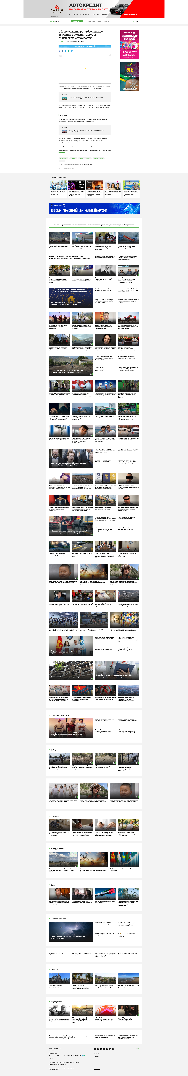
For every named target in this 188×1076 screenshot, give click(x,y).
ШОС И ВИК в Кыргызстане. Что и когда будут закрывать (104, 690)
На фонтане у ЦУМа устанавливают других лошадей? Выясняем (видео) (92, 600)
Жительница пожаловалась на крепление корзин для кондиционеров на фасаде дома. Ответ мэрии (127, 738)
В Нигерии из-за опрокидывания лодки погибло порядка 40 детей (105, 227)
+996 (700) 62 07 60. (88, 135)
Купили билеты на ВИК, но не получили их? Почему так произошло (58, 297)
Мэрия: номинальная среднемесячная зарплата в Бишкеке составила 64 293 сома (127, 319)
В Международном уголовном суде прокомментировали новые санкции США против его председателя (128, 874)
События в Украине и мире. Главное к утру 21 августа (57, 524)
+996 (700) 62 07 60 (76, 1026)
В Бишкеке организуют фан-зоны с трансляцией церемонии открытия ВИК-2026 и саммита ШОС (82, 990)
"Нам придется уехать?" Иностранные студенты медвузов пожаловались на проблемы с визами (63, 600)
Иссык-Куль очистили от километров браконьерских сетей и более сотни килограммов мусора (105, 489)
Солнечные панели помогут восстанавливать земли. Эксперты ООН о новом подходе (105, 421)
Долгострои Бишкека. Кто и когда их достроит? (68, 647)
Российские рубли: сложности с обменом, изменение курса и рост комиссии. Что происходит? (59, 669)
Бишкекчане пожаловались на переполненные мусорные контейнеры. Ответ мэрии (127, 388)
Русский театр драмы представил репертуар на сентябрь (105, 1006)
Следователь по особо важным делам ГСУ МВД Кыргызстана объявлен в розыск (58, 319)
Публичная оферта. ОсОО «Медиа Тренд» (58, 1034)
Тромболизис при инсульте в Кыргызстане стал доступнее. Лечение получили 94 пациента (127, 217)
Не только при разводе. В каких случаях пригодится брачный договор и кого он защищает (104, 804)
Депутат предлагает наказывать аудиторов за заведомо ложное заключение (104, 609)
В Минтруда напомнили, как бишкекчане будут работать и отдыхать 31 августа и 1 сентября (127, 701)
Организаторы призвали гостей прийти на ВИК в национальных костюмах (81, 297)
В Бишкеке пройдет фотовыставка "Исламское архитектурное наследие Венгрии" (128, 1007)
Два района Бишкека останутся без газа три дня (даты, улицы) (105, 904)
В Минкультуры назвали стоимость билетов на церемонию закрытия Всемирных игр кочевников (59, 217)
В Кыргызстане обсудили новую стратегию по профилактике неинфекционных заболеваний (104, 500)
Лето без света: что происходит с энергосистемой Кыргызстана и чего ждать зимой (93, 553)
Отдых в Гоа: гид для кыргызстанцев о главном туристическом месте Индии (80, 957)
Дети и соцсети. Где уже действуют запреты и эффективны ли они (105, 668)
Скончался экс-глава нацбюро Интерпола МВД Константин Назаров (104, 249)
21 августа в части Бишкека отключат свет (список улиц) (103, 893)
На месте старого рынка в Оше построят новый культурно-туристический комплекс (104, 575)
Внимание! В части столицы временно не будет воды (103, 431)
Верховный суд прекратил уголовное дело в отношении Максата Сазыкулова (103, 297)
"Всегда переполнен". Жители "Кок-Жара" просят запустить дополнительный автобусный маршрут (127, 365)
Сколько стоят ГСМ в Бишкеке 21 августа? (104, 387)
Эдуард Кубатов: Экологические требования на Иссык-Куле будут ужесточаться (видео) (104, 271)
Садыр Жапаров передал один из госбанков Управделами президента (59, 479)
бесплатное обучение (85, 128)
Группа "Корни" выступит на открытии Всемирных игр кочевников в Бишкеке (126, 989)
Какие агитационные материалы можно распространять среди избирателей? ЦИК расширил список (59, 250)
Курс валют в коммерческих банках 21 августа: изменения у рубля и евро (128, 421)
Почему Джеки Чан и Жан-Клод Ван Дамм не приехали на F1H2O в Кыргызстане (105, 410)
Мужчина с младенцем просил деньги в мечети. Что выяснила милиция (104, 619)
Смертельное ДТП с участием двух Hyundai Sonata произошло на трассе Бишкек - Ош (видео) (82, 319)
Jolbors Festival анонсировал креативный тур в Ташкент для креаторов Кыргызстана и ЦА (104, 989)
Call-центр (99, 21)
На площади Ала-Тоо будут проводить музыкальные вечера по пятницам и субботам (70, 1007)
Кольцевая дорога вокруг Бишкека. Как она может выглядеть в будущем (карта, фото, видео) (62, 840)
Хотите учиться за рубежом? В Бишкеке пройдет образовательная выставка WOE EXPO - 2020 (86, 68)
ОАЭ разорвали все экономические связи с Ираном (105, 872)
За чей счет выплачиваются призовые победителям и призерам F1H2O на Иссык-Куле (81, 365)
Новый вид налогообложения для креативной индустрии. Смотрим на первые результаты (123, 600)
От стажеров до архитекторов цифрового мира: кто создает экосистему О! (113, 163)
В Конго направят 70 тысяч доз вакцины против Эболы (126, 488)
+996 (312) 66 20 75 (67, 1026)
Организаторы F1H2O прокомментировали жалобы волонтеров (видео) (103, 339)
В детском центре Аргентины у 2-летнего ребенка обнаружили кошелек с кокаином (127, 228)
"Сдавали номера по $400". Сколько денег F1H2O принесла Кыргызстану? (82, 388)
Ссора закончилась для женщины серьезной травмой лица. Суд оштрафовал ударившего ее (59, 388)
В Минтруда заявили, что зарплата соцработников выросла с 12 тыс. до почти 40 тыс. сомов (59, 365)
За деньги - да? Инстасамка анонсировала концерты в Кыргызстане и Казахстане (126, 619)
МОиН (61, 131)
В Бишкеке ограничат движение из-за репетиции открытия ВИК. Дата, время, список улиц (105, 925)
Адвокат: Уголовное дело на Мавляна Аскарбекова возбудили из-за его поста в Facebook (59, 575)
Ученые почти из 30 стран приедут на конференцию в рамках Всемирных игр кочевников (105, 457)
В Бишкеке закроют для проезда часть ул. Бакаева (81, 924)
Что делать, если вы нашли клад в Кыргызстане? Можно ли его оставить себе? (59, 804)
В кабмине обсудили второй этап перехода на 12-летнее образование (127, 525)
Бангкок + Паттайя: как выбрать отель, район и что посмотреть (104, 956)
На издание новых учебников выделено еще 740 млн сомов (126, 327)
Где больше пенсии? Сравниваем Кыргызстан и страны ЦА (124, 839)
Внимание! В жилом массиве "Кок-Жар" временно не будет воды (59, 409)
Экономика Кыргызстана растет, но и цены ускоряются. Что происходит (82, 669)
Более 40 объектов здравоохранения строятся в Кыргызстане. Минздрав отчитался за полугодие (126, 250)
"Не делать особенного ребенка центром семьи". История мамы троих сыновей (63, 771)
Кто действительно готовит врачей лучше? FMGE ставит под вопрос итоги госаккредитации (114, 646)
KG (137, 1019)
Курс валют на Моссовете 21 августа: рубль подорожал (103, 478)
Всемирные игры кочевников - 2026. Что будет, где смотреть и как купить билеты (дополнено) (69, 704)
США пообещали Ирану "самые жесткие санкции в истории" (127, 499)
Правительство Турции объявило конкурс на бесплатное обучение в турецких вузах (86, 101)
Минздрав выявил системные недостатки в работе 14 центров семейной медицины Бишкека (81, 249)
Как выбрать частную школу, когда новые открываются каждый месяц (58, 163)
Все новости (76, 21)
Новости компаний (59, 148)
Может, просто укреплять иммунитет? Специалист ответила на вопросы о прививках (59, 457)
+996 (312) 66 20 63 (80, 1028)
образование (63, 128)
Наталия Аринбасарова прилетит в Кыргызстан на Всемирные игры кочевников (105, 319)
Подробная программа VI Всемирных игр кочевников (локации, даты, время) (66, 274)
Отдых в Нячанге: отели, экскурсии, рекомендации (57, 956)
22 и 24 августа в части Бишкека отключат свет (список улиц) (104, 259)
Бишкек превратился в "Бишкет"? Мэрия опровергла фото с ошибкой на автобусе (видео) (128, 575)
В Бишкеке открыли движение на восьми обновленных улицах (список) (82, 525)
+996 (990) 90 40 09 (62, 1028)
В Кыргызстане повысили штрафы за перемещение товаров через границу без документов (82, 479)
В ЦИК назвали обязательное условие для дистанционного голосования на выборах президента (103, 217)
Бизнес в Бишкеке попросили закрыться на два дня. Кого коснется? (103, 701)
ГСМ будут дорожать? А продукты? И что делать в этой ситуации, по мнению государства (82, 217)
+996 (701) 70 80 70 (71, 1028)
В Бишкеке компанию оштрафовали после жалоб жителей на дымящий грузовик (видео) (69, 502)
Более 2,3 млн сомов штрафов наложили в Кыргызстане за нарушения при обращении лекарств (70, 228)
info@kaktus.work (59, 1026)
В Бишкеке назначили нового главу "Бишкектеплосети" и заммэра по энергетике (82, 575)
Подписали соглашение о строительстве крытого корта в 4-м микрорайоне (69, 622)
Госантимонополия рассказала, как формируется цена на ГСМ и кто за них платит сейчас (105, 365)
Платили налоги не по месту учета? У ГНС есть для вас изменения (128, 924)
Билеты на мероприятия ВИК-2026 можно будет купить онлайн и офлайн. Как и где (105, 328)
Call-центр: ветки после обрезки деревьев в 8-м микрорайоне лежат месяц (82, 738)
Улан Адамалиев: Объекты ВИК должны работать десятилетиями (127, 690)
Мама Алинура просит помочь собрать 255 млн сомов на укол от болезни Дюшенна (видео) (63, 552)
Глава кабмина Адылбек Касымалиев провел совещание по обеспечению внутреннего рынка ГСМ (105, 526)
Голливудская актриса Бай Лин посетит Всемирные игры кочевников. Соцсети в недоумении (81, 411)
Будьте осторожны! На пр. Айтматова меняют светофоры (58, 924)
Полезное (106, 21)
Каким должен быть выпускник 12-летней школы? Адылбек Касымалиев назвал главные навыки (128, 340)
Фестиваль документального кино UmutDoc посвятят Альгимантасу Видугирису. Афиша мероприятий (59, 989)
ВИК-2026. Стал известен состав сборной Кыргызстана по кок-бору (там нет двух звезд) (128, 297)
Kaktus (82, 41)
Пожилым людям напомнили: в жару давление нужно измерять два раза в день (127, 804)
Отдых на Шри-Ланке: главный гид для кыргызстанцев (128, 956)
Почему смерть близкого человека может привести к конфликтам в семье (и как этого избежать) (82, 804)
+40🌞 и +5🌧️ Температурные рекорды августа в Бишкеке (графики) (126, 905)
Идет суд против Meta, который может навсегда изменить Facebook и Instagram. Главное (68, 434)
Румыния (73, 128)
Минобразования (98, 128)
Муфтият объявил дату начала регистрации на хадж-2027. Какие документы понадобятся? (128, 894)
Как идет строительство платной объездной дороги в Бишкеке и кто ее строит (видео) (67, 341)
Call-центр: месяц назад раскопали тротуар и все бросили (105, 737)
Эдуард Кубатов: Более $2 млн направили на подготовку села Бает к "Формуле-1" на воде (127, 432)
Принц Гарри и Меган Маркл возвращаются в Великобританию (82, 872)
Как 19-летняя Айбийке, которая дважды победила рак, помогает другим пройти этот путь (123, 553)
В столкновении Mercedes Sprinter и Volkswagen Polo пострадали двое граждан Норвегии (128, 260)
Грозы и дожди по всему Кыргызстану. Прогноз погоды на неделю (68, 907)
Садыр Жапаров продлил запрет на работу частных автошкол (128, 409)
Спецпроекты (91, 21)
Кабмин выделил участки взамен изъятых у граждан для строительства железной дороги (82, 457)
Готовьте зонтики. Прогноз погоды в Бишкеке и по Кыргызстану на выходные (128, 271)
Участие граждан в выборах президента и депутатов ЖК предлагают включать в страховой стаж (128, 610)
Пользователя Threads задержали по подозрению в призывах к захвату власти (128, 479)
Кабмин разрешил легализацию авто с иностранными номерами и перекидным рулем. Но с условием (94, 195)
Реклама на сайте (53, 1023)
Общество (61, 41)
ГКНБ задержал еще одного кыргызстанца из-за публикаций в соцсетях (128, 457)
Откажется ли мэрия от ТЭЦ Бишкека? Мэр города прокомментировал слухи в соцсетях (126, 670)
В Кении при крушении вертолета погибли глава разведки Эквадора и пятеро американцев (59, 873)
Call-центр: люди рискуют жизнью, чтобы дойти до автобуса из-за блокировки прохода (59, 738)
